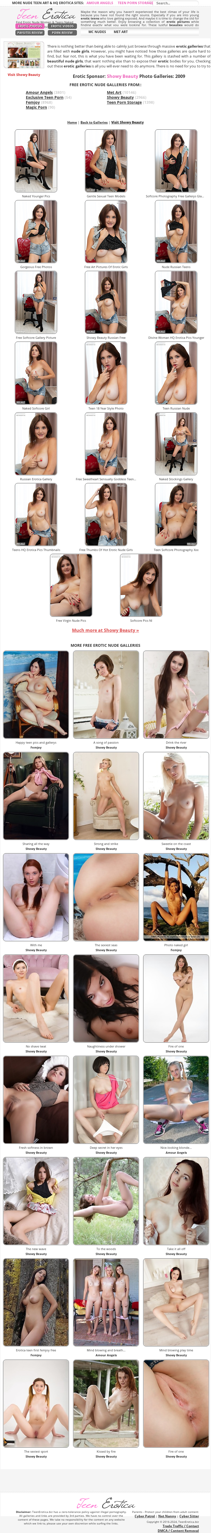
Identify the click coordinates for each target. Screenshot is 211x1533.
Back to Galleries (94, 122)
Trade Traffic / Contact (181, 1526)
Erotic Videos (62, 26)
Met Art (114, 92)
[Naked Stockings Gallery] (176, 474)
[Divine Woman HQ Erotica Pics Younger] (176, 332)
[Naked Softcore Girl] (36, 403)
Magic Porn (36, 107)
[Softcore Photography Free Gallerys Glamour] (176, 191)
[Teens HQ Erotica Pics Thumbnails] (36, 544)
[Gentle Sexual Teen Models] (106, 191)
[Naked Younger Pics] (36, 191)
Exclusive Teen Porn (44, 97)
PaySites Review (30, 33)
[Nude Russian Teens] (176, 262)
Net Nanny (167, 1516)
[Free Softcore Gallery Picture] (36, 332)
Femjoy (33, 102)
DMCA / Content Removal (178, 1530)
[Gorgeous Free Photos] (36, 262)
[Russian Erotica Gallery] (36, 474)
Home (72, 122)
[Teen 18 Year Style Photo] (106, 403)
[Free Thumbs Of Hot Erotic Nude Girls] (106, 544)
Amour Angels (100, 3)
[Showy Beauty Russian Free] (106, 332)
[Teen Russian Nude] (176, 403)
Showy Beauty (120, 97)
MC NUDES (97, 31)
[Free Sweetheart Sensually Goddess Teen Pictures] (106, 474)
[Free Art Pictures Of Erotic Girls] (106, 262)
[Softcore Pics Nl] (141, 615)
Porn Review (62, 33)
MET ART (121, 31)
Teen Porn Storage (135, 3)
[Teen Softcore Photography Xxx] (176, 544)
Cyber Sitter (189, 1516)
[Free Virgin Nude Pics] (71, 615)
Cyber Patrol (145, 1516)
